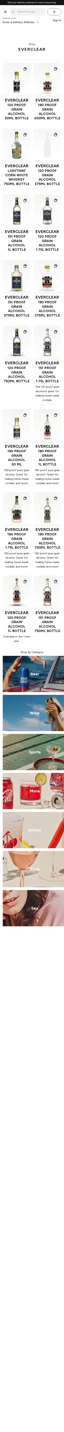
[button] (25, 69)
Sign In (57, 20)
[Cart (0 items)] (54, 11)
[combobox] (30, 11)
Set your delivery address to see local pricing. (32, 2)
